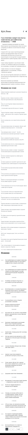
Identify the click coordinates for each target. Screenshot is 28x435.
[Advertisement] (14, 15)
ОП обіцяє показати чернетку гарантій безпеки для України (13, 216)
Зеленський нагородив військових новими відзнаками (12, 168)
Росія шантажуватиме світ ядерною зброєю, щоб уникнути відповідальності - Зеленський (13, 126)
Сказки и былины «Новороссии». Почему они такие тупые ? (15, 346)
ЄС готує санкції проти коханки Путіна (12, 249)
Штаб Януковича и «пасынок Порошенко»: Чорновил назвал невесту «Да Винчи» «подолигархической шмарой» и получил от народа (16, 291)
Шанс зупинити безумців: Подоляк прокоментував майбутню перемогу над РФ (12, 138)
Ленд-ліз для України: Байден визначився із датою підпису (12, 104)
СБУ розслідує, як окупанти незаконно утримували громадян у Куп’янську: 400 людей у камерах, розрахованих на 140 (15, 405)
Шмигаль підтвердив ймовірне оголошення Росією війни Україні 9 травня (12, 180)
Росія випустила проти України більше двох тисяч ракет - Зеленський (14, 240)
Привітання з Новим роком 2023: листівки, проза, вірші (16, 332)
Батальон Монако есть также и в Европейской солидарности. (13, 425)
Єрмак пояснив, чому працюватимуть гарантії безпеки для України (13, 210)
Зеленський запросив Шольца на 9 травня (12, 108)
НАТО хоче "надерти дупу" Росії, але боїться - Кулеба (12, 234)
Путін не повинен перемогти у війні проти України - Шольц (12, 156)
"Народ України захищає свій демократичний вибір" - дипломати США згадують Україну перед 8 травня (14, 114)
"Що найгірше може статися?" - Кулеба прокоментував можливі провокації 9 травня (12, 132)
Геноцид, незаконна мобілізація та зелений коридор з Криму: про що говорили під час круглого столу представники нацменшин (14, 395)
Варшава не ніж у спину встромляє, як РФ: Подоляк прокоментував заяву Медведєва (12, 98)
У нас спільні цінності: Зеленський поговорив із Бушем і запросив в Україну (13, 246)
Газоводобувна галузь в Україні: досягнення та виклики (13, 300)
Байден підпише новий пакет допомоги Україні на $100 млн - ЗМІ (14, 92)
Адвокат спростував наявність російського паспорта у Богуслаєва (14, 354)
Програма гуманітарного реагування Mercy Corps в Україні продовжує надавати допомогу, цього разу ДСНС (15, 324)
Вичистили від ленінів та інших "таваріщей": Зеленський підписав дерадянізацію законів (12, 150)
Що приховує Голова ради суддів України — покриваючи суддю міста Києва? (16, 381)
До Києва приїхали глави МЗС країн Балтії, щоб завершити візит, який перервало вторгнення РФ (13, 162)
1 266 (18, 429)
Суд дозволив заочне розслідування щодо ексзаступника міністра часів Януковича (12, 192)
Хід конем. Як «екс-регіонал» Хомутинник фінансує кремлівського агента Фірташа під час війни (15, 314)
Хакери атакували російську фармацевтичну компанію (12, 305)
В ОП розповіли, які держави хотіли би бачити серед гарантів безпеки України (13, 174)
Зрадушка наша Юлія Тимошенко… (14, 373)
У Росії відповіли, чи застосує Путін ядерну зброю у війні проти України (14, 186)
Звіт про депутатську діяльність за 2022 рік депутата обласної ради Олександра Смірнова (15, 338)
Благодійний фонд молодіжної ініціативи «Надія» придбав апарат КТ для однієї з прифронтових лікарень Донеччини (16, 261)
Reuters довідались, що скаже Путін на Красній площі (13, 120)
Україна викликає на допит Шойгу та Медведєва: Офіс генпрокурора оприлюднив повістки (13, 204)
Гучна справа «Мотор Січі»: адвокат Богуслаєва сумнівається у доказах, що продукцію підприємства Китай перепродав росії (15, 364)
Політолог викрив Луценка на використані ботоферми (13, 385)
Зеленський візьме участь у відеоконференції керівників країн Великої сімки (12, 144)
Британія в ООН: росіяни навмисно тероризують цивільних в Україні (13, 228)
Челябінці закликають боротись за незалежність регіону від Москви (14, 281)
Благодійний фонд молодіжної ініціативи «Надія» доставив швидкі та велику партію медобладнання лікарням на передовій (16, 272)
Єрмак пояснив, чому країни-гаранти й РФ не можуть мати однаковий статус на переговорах (13, 222)
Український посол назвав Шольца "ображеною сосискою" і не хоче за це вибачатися (13, 198)
